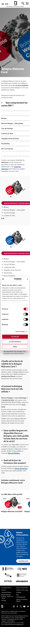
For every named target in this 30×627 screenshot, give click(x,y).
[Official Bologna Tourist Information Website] (15, 3)
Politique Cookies (14, 611)
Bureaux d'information (22, 587)
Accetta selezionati (15, 341)
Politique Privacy (5, 611)
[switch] (26, 314)
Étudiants (18, 592)
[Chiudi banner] (27, 279)
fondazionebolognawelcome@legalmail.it (13, 624)
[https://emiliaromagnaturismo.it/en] (22, 583)
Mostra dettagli (20, 331)
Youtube (24, 606)
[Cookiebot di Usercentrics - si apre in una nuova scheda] (15, 279)
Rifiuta (15, 346)
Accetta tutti (15, 336)
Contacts (3, 590)
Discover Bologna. (14, 453)
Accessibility (22, 611)
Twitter (21, 606)
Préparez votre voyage (22, 590)
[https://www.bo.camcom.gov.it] (22, 577)
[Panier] (27, 3)
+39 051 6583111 (10, 621)
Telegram (28, 606)
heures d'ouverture (21, 468)
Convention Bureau (6, 592)
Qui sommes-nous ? (6, 587)
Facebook (17, 606)
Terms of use (4, 613)
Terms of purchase (12, 613)
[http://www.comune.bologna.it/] (8, 583)
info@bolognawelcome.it (10, 622)
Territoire (3, 600)
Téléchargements (20, 597)
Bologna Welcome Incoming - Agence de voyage (7, 596)
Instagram (14, 606)
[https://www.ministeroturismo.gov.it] (8, 570)
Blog (17, 594)
